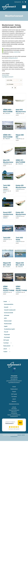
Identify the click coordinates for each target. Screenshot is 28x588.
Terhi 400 (6, 238)
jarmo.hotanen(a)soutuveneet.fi (14, 380)
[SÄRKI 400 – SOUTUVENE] (7, 94)
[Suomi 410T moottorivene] (7, 197)
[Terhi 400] (7, 222)
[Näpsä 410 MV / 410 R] (7, 247)
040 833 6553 (5, 75)
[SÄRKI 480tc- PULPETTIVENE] (20, 271)
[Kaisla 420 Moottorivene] (20, 197)
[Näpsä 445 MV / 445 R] (20, 247)
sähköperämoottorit (13, 58)
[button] (22, 2)
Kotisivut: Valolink (21, 435)
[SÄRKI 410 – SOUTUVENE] (7, 119)
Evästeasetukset (14, 436)
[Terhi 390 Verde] (7, 170)
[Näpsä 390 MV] (20, 119)
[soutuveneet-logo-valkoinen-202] (9, 4)
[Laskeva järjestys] (21, 80)
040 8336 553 (14, 379)
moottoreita (16, 52)
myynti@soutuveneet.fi (7, 76)
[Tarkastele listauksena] (15, 87)
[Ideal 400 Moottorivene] (20, 94)
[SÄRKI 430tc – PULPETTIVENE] (7, 271)
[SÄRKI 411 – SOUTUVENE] (20, 144)
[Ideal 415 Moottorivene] (7, 144)
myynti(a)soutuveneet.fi (14, 382)
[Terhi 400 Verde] (20, 222)
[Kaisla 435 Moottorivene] (20, 170)
